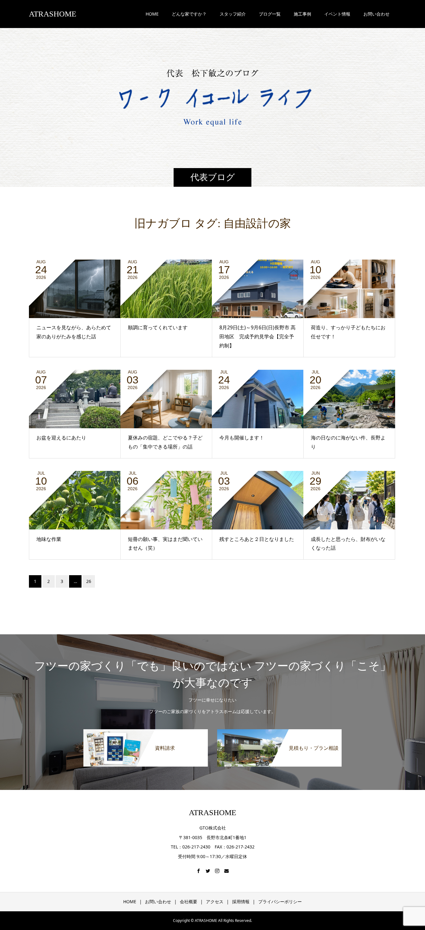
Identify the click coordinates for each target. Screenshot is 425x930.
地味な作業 (48, 539)
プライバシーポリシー (280, 901)
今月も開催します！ (241, 437)
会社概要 (188, 901)
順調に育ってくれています (158, 327)
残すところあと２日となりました (256, 539)
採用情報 (241, 901)
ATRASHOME (52, 14)
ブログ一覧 (270, 14)
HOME (152, 14)
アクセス (214, 901)
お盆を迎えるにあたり (61, 437)
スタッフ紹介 (233, 14)
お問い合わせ (158, 901)
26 (88, 581)
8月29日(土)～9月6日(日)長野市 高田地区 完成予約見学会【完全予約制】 (257, 336)
